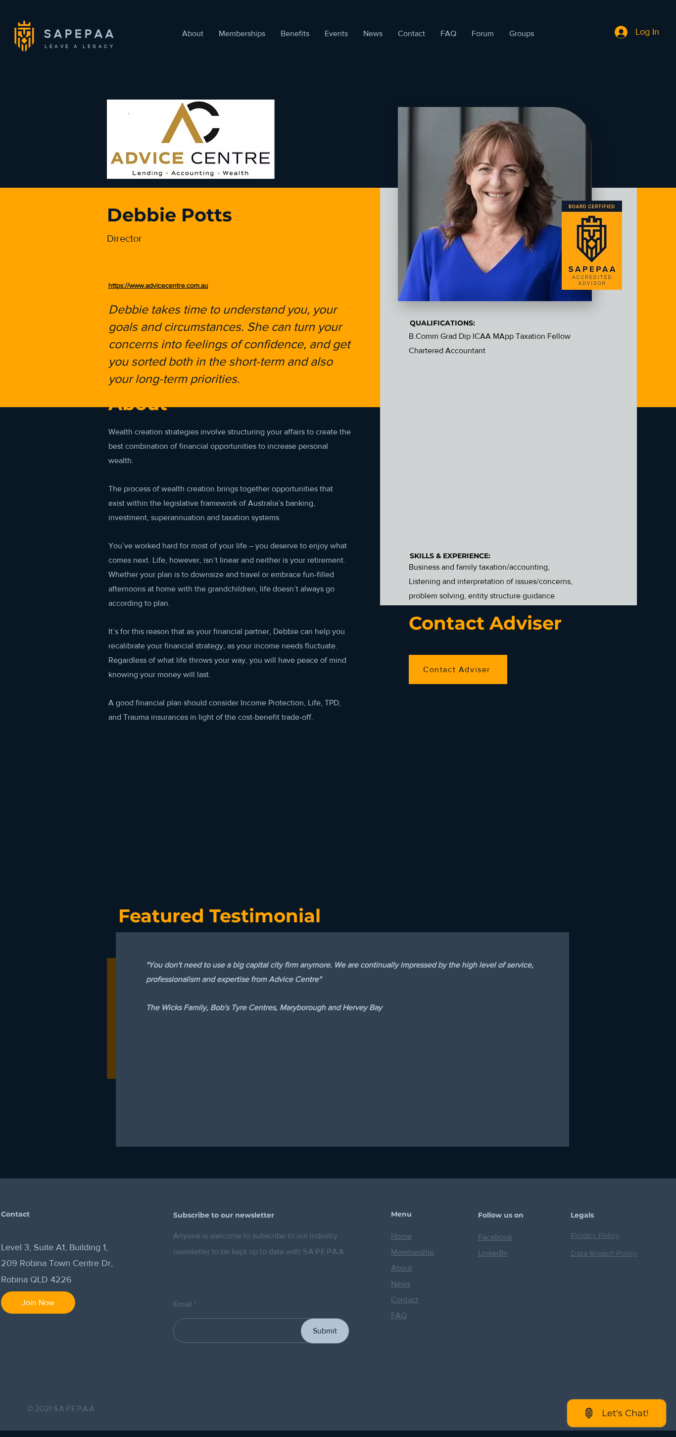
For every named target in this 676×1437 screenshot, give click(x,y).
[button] (336, 33)
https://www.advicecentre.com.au (158, 285)
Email (182, 1304)
